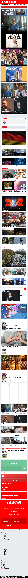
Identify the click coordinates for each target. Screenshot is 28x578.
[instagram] (10, 530)
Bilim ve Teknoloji (3, 384)
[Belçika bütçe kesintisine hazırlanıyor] (20, 440)
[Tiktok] (16, 514)
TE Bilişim (16, 527)
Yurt (4, 548)
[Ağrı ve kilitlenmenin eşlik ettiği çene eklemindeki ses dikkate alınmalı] (7, 408)
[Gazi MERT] (4, 121)
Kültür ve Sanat (20, 525)
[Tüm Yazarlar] (25, 118)
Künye (3, 565)
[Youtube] (14, 514)
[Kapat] (27, 576)
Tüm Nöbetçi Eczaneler (14, 480)
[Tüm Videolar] (25, 247)
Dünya (21, 4)
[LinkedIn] (13, 514)
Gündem (14, 4)
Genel (5, 551)
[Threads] (17, 514)
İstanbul (5, 555)
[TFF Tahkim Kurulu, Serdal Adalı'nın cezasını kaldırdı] (11, 295)
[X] (9, 514)
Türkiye (5, 547)
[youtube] (13, 530)
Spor (26, 4)
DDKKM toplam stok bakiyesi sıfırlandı (7, 445)
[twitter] (6, 530)
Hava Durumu (16, 518)
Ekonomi (24, 4)
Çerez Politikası (20, 577)
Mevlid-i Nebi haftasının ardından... (12, 122)
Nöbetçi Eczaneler (5, 518)
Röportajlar (8, 4)
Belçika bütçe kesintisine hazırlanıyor (19, 445)
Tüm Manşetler (17, 521)
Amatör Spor (7, 539)
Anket (11, 4)
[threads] (22, 530)
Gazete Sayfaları (3, 4)
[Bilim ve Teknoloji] (8, 384)
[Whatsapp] (18, 514)
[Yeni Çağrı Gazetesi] (8, 1)
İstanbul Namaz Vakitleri (7, 570)
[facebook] (3, 530)
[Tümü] (25, 168)
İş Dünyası (5, 549)
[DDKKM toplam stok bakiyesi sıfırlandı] (7, 440)
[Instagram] (12, 514)
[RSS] (20, 514)
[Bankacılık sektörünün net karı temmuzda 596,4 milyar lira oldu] (20, 429)
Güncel (5, 550)
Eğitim (5, 554)
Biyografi (5, 552)
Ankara (3, 423)
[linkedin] (25, 530)
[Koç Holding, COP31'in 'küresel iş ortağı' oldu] (7, 429)
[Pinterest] (10, 514)
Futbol (6, 540)
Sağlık (3, 412)
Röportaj (3, 562)
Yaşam (23, 525)
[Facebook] (8, 514)
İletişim (3, 566)
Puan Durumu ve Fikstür (5, 521)
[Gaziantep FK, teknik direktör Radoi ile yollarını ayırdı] (20, 408)
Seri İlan (3, 561)
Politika (18, 4)
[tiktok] (19, 530)
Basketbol (6, 541)
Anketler (3, 564)
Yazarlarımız (5, 118)
